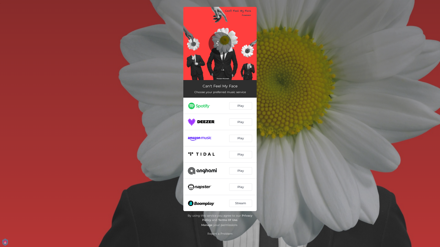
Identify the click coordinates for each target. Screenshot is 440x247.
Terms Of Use (227, 220)
